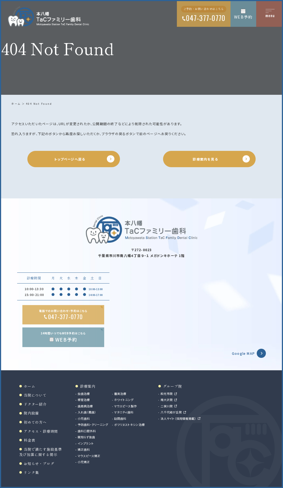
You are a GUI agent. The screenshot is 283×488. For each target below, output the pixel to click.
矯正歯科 (84, 449)
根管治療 (84, 400)
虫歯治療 (84, 394)
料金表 (29, 440)
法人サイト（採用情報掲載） (178, 418)
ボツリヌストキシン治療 (129, 425)
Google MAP (243, 353)
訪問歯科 (120, 418)
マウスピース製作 (125, 406)
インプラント (86, 443)
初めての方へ (35, 422)
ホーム (16, 104)
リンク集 (31, 472)
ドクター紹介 (35, 404)
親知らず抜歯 (86, 437)
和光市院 (167, 394)
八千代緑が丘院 (171, 412)
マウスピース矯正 (89, 456)
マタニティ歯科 (123, 412)
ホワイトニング (123, 400)
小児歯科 (84, 418)
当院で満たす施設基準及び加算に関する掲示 (40, 452)
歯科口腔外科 (87, 431)
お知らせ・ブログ (39, 463)
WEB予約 (243, 17)
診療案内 (87, 386)
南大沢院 (167, 400)
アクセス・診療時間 (41, 431)
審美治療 (120, 394)
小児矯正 (84, 462)
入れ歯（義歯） (87, 412)
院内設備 (31, 413)
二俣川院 (167, 406)
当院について (35, 395)
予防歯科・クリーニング (93, 425)
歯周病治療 (85, 406)
